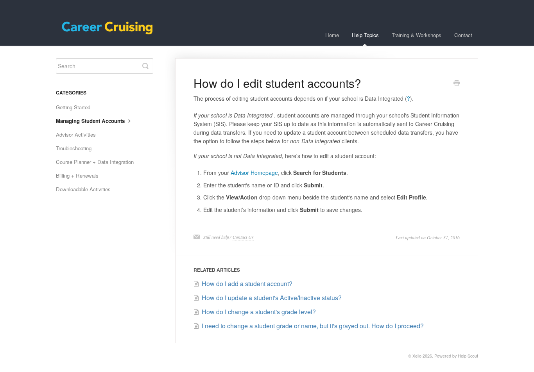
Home (332, 35)
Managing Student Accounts (91, 121)
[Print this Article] (456, 83)
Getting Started (73, 107)
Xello (416, 356)
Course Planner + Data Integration (95, 162)
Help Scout (468, 356)
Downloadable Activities (83, 189)
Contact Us (243, 237)
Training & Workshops (416, 35)
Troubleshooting (73, 148)
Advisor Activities (76, 134)
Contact (463, 35)
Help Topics (365, 35)
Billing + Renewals (77, 175)
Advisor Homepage (254, 172)
